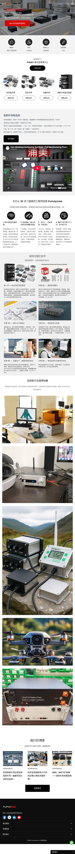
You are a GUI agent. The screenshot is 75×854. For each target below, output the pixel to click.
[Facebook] (4, 817)
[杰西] (72, 843)
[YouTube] (19, 817)
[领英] (14, 817)
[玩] (37, 168)
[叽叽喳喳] (9, 817)
